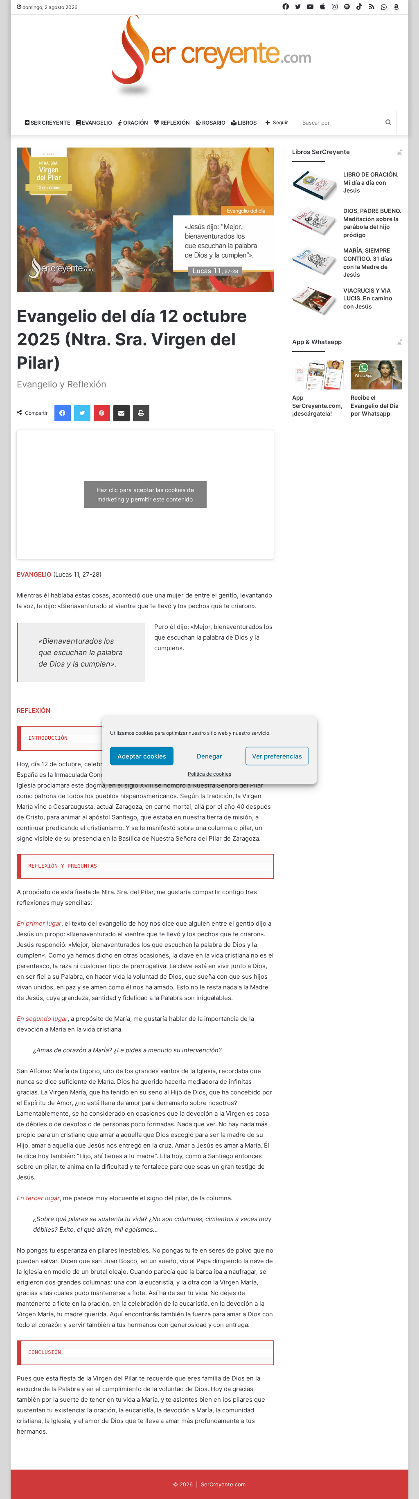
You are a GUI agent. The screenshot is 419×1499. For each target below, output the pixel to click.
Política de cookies (209, 774)
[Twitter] (82, 413)
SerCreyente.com (223, 1484)
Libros (247, 122)
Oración (135, 122)
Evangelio (96, 122)
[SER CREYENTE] (209, 58)
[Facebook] (62, 413)
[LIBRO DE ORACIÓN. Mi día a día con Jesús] (314, 185)
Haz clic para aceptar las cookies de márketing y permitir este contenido (145, 494)
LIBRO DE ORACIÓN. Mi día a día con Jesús (371, 182)
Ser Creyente (49, 122)
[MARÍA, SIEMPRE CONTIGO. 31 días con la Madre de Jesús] (314, 261)
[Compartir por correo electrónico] (121, 413)
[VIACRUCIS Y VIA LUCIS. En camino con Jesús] (314, 301)
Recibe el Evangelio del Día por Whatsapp (375, 405)
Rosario (213, 122)
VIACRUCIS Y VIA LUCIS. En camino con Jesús (367, 298)
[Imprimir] (141, 413)
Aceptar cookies (141, 756)
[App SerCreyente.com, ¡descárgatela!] (318, 374)
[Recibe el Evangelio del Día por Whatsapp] (377, 374)
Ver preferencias (277, 756)
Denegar (209, 756)
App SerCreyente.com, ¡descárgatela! (317, 405)
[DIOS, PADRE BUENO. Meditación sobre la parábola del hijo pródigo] (314, 222)
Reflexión (174, 122)
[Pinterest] (102, 413)
